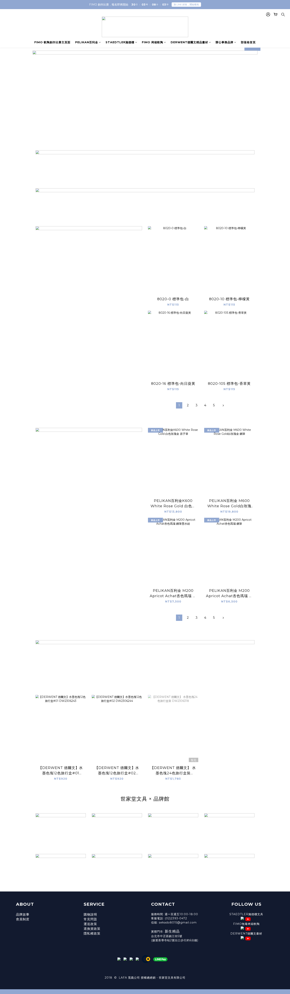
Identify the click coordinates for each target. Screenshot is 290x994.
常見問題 (90, 919)
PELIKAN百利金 (86, 42)
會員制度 (22, 919)
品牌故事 (22, 914)
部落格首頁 (248, 42)
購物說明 (90, 914)
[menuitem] (179, 405)
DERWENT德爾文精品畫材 (189, 42)
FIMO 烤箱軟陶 (152, 42)
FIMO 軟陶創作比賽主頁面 (52, 42)
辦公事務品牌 (224, 42)
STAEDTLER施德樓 (120, 42)
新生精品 (173, 931)
